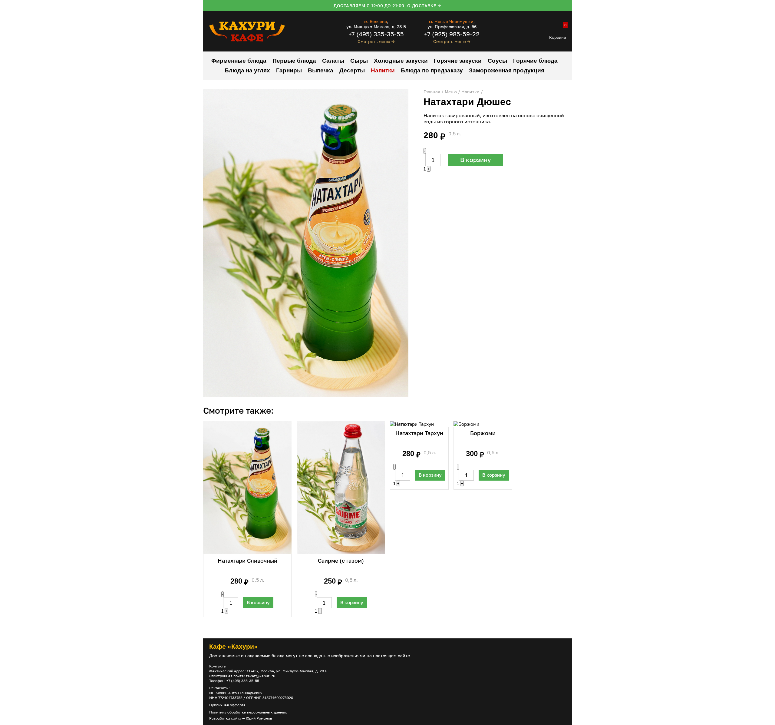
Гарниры (289, 70)
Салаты (333, 61)
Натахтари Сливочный (247, 560)
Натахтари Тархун (419, 433)
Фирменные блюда (238, 61)
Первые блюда (294, 61)
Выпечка (320, 70)
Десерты (352, 70)
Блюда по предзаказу (432, 70)
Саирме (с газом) (341, 560)
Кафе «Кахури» (233, 646)
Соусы (497, 61)
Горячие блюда (535, 61)
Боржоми (483, 433)
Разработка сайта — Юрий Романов (240, 718)
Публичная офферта (227, 705)
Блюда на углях (247, 70)
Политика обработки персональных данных (248, 712)
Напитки (383, 70)
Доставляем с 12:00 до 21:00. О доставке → (387, 5)
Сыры (359, 61)
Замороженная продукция (506, 70)
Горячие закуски (458, 61)
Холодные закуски (401, 61)
